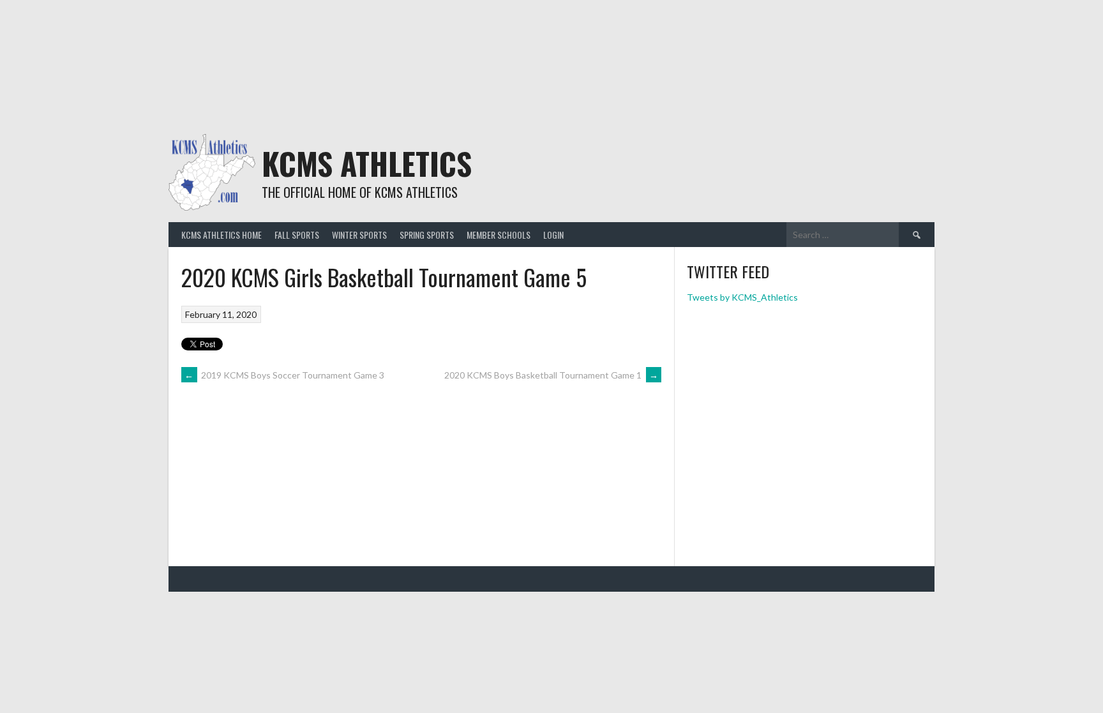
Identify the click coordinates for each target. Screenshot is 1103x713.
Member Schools (498, 234)
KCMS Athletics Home (221, 234)
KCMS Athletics (367, 163)
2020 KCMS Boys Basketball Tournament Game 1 (551, 375)
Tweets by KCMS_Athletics (742, 297)
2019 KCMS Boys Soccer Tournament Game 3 (284, 375)
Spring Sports (427, 234)
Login (553, 234)
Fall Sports (296, 234)
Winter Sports (359, 234)
